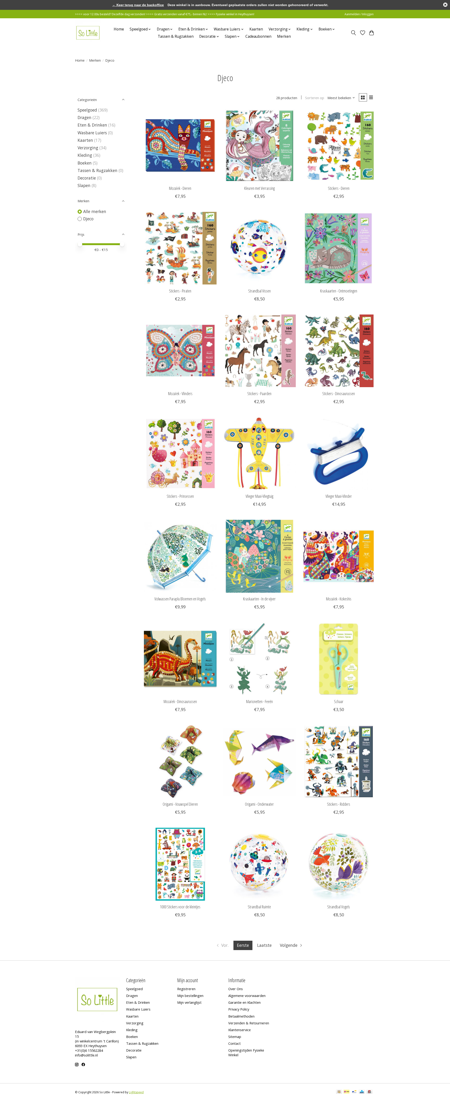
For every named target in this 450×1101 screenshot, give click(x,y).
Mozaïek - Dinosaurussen (180, 701)
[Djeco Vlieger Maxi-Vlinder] (338, 453)
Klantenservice (239, 1029)
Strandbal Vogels (338, 907)
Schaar (338, 701)
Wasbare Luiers (92, 132)
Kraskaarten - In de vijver (259, 599)
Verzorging (88, 147)
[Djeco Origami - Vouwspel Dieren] (180, 761)
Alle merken (94, 211)
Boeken (85, 163)
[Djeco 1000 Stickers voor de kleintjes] (180, 864)
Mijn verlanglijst (189, 1002)
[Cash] (339, 1092)
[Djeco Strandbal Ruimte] (259, 864)
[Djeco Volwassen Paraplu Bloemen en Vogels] (180, 556)
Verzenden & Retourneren (248, 1023)
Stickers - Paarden (259, 393)
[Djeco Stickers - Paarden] (259, 351)
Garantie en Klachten (244, 1002)
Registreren (186, 988)
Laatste (264, 945)
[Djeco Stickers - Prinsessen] (180, 453)
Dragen (84, 117)
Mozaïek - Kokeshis (338, 599)
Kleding (85, 155)
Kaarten (256, 29)
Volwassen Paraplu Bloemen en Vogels (180, 599)
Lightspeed (136, 1092)
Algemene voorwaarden (247, 995)
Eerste (243, 945)
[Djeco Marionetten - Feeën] (259, 658)
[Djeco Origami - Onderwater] (259, 761)
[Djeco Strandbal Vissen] (259, 248)
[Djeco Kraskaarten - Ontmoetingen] (338, 248)
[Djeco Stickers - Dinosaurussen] (338, 351)
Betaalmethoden (241, 1016)
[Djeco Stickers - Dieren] (338, 145)
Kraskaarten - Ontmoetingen (338, 291)
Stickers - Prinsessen (180, 496)
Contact (234, 1043)
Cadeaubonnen (258, 36)
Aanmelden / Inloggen (359, 14)
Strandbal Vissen (259, 291)
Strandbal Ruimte (259, 907)
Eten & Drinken (92, 125)
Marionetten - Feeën (259, 701)
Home (119, 29)
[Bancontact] (354, 1092)
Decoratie (87, 178)
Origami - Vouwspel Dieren (180, 804)
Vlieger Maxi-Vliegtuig (259, 496)
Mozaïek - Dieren (180, 188)
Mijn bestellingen (190, 995)
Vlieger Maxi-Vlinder (339, 496)
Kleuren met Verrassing (259, 188)
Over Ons (235, 988)
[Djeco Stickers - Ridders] (338, 761)
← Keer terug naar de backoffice (138, 5)
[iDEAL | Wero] (346, 1092)
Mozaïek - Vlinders (180, 393)
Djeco (88, 218)
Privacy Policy (238, 1009)
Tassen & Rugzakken (176, 36)
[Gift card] (369, 1092)
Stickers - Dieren (338, 188)
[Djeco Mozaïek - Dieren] (180, 145)
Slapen (84, 185)
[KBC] (362, 1092)
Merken (284, 36)
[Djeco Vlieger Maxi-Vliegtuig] (259, 453)
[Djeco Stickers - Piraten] (180, 248)
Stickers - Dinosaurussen (338, 393)
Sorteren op (314, 97)
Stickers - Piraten (180, 291)
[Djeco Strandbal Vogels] (338, 864)
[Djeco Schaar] (338, 658)
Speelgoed (87, 110)
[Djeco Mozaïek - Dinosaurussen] (180, 658)
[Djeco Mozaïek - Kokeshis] (338, 556)
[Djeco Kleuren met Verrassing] (259, 145)
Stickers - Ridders (338, 804)
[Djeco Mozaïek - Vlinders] (180, 351)
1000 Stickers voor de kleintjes (180, 907)
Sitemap (234, 1036)
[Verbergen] (445, 4)
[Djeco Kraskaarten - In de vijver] (259, 556)
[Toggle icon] (353, 33)
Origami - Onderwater (259, 804)
